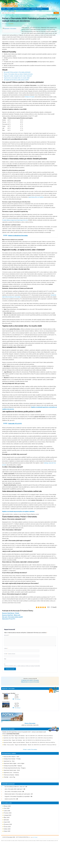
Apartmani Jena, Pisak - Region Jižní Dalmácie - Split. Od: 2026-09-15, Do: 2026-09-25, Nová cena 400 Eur (28, 735)
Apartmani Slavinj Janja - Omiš (12, 770)
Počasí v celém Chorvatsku (30, 749)
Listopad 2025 (7, 815)
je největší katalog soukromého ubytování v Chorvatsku (29, 10)
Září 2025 (6, 819)
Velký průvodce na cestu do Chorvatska (30, 681)
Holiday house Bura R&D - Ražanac (13, 765)
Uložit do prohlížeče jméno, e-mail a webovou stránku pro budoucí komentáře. (22, 665)
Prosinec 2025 (7, 813)
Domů (3, 8)
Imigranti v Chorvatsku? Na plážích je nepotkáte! (17, 796)
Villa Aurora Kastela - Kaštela (11, 775)
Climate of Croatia (29, 96)
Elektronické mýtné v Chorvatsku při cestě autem (17, 794)
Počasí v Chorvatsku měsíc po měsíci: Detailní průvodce (18, 74)
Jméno (6, 648)
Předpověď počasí (21, 840)
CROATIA (37, 840)
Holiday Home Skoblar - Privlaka (12, 759)
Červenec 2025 (8, 824)
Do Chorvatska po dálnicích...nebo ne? (15, 786)
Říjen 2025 (6, 817)
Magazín (9, 8)
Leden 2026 (7, 810)
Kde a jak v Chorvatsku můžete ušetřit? (12, 617)
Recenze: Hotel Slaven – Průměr (10, 613)
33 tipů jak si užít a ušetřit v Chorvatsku (30, 680)
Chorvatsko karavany (50, 840)
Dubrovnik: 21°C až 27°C (8, 619)
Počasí (27, 8)
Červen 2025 (7, 826)
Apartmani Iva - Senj (9, 761)
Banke (16, 840)
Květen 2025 (7, 829)
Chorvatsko (11, 23)
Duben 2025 (7, 831)
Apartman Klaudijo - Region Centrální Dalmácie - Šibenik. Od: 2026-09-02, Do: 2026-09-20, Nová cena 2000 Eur (29, 742)
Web (5, 658)
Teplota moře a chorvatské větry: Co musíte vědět (16, 78)
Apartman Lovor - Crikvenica (11, 772)
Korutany (26, 840)
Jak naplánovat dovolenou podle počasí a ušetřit (16, 79)
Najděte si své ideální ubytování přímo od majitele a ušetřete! (18, 511)
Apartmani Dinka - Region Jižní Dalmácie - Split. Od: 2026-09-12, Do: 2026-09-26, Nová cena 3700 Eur (27, 740)
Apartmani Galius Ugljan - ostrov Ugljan (14, 763)
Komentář (6, 635)
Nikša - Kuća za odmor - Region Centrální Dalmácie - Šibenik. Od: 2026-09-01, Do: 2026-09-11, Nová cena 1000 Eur (30, 744)
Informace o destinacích (18, 8)
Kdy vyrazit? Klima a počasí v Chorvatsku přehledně (17, 72)
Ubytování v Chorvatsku (36, 8)
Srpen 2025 (7, 822)
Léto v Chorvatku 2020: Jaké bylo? (13, 789)
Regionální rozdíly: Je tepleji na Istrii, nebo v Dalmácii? (18, 76)
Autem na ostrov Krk (10, 799)
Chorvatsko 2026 (11, 837)
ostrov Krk (56, 840)
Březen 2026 (7, 806)
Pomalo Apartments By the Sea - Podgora (14, 768)
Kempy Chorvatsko (43, 840)
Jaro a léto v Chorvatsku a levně (13, 791)
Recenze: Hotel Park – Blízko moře (11, 615)
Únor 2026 (6, 808)
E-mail (9, 653)
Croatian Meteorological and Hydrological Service (15, 220)
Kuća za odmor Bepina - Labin (11, 756)
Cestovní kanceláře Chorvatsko (9, 840)
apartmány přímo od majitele (36, 197)
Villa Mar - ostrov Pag (9, 777)
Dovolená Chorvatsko (32, 840)
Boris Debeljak (35, 837)
